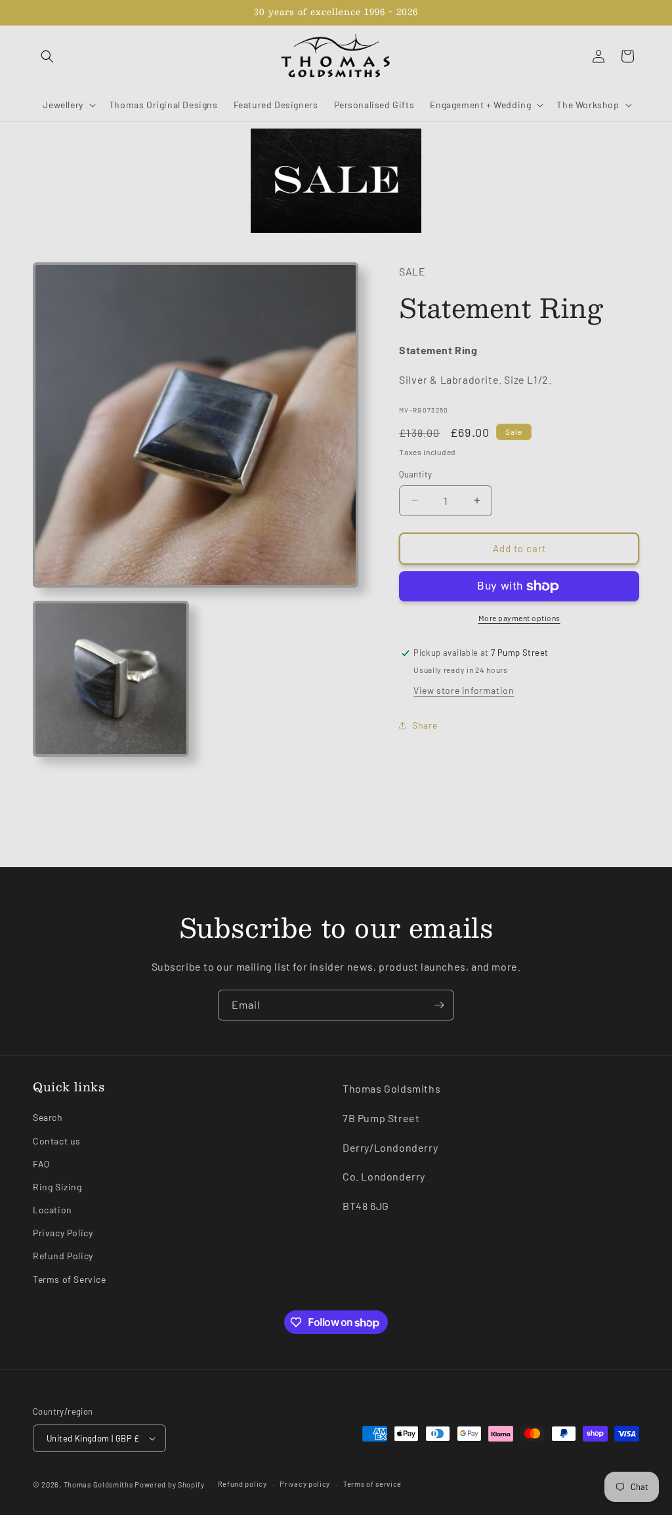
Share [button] (424, 725)
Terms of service (372, 1484)
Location (52, 1209)
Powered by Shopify (170, 1484)
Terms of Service (69, 1279)
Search (48, 1117)
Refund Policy (63, 1255)
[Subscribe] (439, 1005)
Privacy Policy (63, 1232)
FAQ (41, 1163)
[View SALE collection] (336, 181)
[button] (47, 56)
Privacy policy (305, 1484)
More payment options (519, 617)
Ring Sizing (57, 1186)
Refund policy (242, 1484)
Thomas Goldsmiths (99, 1484)
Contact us (57, 1140)
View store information (463, 690)
